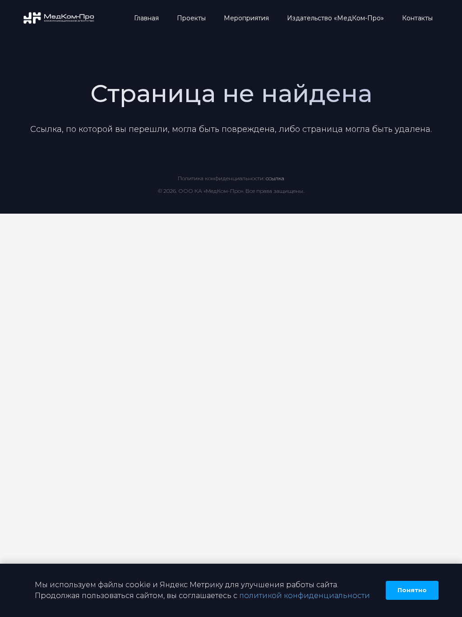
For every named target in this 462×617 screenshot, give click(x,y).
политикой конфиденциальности (304, 595)
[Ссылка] (59, 18)
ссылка (275, 178)
